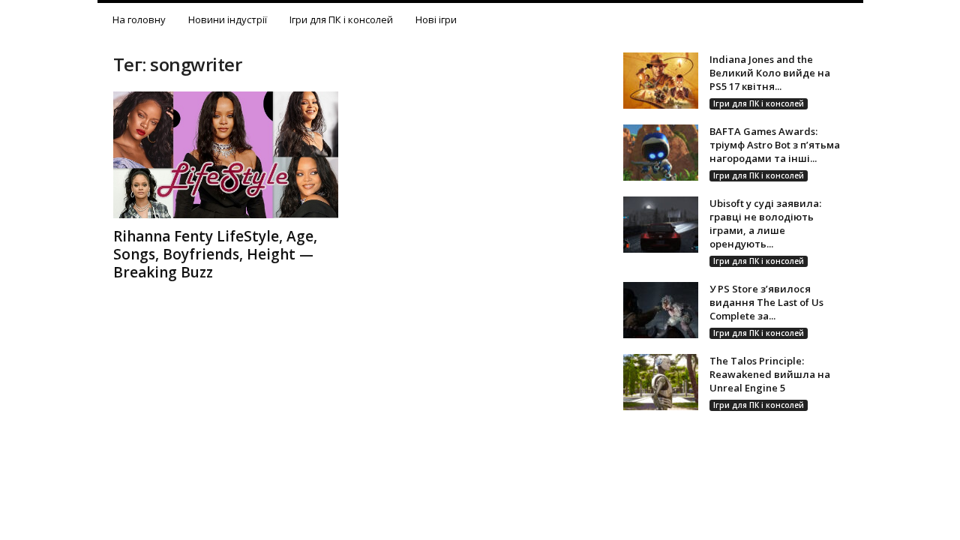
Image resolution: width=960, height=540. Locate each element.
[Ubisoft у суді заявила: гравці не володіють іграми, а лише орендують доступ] (660, 224)
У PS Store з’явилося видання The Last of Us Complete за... (767, 302)
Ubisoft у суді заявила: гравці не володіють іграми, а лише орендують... (765, 223)
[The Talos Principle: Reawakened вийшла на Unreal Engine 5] (660, 382)
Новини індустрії (227, 19)
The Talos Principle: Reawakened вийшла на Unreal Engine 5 (770, 374)
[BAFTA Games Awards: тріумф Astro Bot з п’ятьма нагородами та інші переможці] (660, 152)
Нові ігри (436, 19)
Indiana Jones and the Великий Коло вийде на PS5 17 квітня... (770, 72)
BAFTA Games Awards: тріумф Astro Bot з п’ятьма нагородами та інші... (775, 144)
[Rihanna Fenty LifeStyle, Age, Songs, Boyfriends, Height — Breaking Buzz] (225, 155)
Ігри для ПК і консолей (341, 19)
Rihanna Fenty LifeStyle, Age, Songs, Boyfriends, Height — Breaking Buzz (215, 254)
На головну (139, 19)
